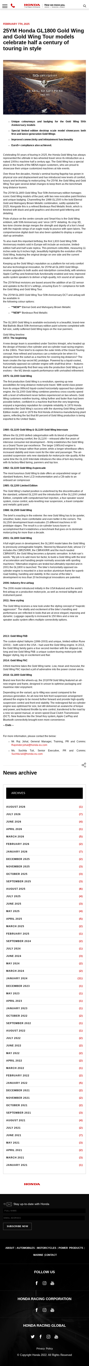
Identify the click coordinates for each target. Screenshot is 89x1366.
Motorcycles (46, 1248)
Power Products (71, 1248)
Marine (38, 1255)
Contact (51, 1255)
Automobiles (26, 1248)
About (9, 1248)
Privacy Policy (44, 1349)
